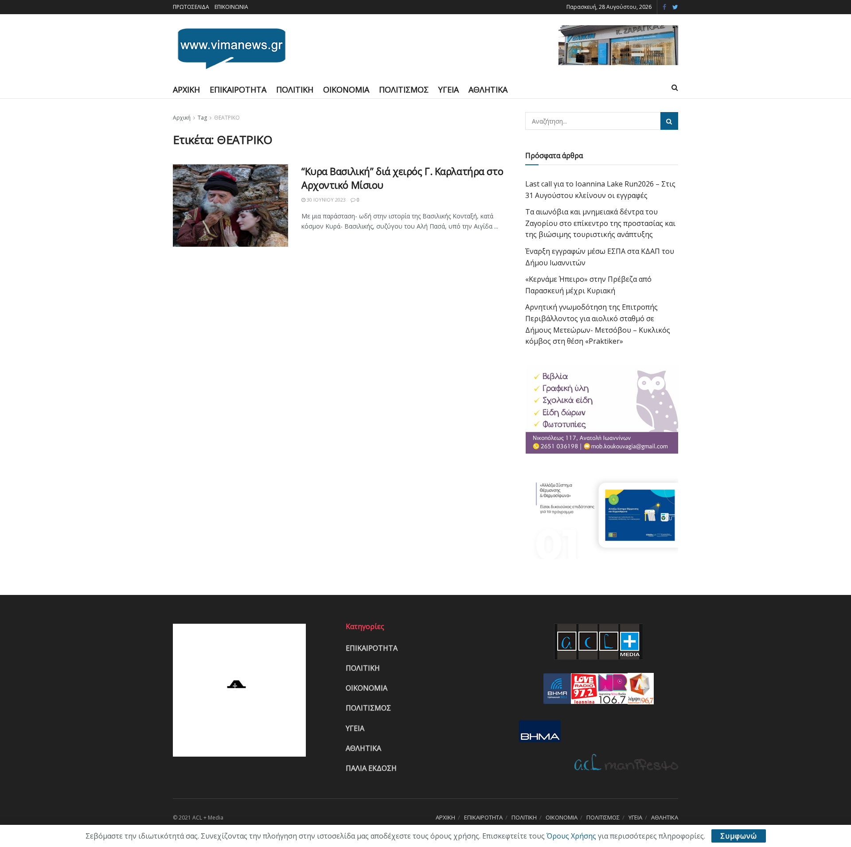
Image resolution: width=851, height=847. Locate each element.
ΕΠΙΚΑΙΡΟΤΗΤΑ (238, 89)
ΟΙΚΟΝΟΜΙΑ (346, 89)
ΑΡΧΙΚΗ (186, 89)
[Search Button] (669, 121)
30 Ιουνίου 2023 (325, 199)
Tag (202, 117)
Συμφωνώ (738, 836)
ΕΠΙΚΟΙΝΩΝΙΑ (231, 7)
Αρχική (182, 117)
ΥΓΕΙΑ (448, 89)
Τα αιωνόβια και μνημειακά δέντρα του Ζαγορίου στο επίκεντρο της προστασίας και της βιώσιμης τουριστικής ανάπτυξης (600, 223)
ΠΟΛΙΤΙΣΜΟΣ (404, 89)
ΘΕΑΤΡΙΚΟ (227, 117)
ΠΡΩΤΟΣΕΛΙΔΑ (191, 7)
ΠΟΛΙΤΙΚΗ (294, 89)
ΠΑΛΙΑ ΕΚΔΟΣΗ (371, 768)
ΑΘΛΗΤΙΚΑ (487, 89)
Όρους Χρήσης (571, 836)
